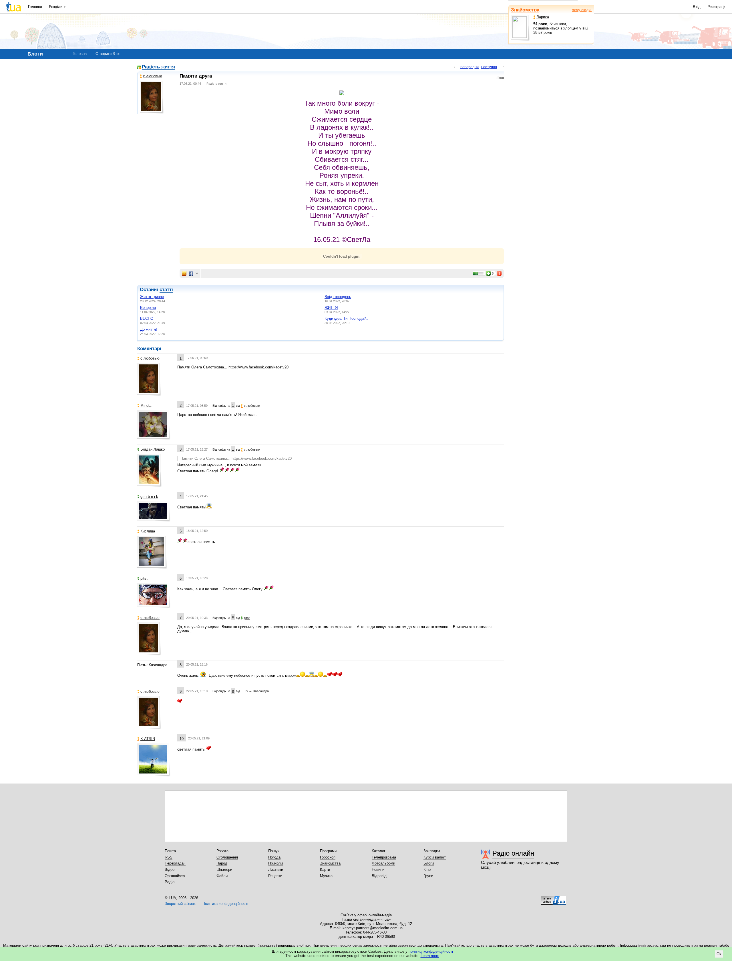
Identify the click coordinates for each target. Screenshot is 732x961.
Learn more (430, 956)
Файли (222, 876)
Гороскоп (327, 857)
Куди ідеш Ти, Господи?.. (346, 318)
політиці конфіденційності (431, 951)
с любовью (152, 76)
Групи (428, 876)
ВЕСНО (146, 318)
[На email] (184, 273)
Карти (325, 869)
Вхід (697, 7)
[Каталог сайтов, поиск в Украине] (553, 898)
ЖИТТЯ (331, 307)
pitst (144, 578)
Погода (274, 857)
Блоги (428, 863)
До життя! (148, 329)
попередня (469, 67)
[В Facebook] (191, 273)
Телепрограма (384, 857)
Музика (326, 876)
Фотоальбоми (383, 863)
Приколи (275, 863)
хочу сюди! (582, 10)
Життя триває (152, 297)
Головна (35, 7)
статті (166, 289)
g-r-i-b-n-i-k (149, 496)
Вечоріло (148, 307)
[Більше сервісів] (197, 273)
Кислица (147, 531)
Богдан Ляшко (152, 449)
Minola (145, 405)
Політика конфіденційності (225, 903)
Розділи (55, 7)
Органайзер (175, 876)
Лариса (542, 17)
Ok (719, 954)
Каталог (378, 851)
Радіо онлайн (513, 853)
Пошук (273, 851)
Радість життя (158, 67)
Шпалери (224, 869)
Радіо (169, 882)
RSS (168, 857)
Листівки (275, 869)
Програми (328, 851)
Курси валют (434, 857)
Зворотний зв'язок (180, 903)
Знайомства (525, 10)
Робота (222, 851)
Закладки (431, 851)
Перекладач (175, 863)
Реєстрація (716, 7)
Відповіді (379, 876)
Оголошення (227, 857)
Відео (169, 869)
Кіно (427, 869)
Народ (221, 863)
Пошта (170, 851)
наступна (489, 67)
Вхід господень (338, 297)
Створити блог (108, 54)
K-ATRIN (147, 739)
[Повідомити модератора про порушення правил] (500, 273)
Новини (378, 869)
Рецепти (275, 876)
